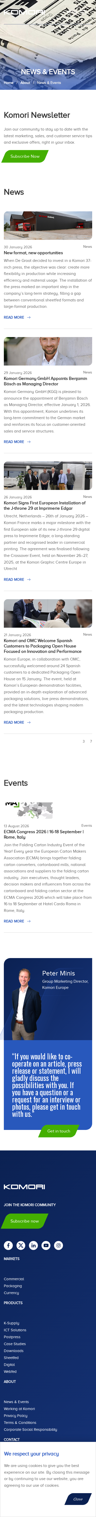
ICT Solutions (15, 1330)
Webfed (10, 1372)
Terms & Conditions (20, 1423)
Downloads (14, 1351)
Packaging (13, 1286)
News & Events (16, 1402)
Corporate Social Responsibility (30, 1429)
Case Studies (15, 1344)
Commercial (14, 1279)
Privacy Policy (15, 1416)
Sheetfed (11, 1358)
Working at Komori (19, 1409)
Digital (9, 1365)
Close (78, 1499)
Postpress (12, 1337)
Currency (11, 1293)
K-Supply (11, 1323)
